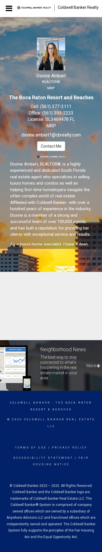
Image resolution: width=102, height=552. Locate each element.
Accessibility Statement (43, 457)
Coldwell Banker (30, 402)
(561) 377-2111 (55, 106)
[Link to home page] (34, 7)
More (91, 365)
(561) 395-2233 (57, 113)
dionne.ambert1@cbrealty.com (51, 135)
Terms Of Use (30, 447)
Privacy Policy (69, 447)
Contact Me (51, 146)
